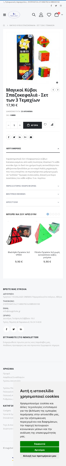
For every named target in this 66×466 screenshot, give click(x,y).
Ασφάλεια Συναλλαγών (13, 377)
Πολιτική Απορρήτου (13, 395)
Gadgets (7, 410)
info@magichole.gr (11, 311)
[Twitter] (56, 6)
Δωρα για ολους (10, 428)
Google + (25, 137)
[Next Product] (58, 90)
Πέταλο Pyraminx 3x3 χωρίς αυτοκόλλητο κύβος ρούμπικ (47, 255)
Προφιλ (6, 373)
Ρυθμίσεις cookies (11, 399)
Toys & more (9, 425)
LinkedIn (19, 137)
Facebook (8, 137)
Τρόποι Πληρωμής (11, 388)
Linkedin (21, 329)
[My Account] (41, 15)
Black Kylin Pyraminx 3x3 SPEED (19, 253)
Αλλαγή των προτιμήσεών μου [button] (39, 456)
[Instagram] (61, 6)
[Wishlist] (49, 15)
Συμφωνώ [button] (39, 443)
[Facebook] (51, 6)
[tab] (33, 149)
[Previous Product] (53, 90)
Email (30, 137)
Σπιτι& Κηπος (9, 417)
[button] (57, 82)
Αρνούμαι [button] (40, 450)
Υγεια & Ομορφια (11, 414)
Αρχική (4, 25)
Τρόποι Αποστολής (12, 380)
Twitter (14, 137)
